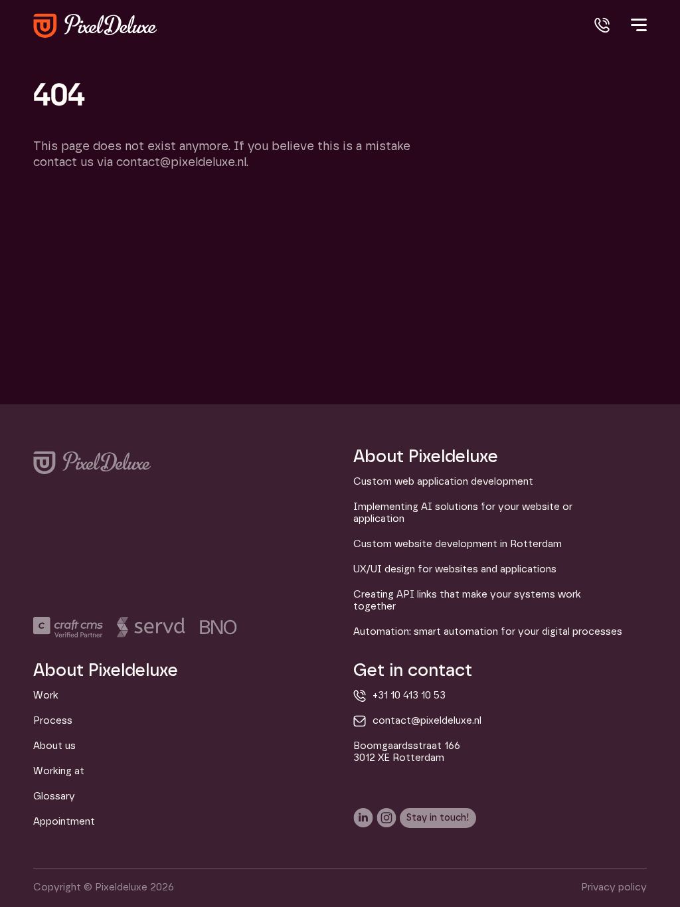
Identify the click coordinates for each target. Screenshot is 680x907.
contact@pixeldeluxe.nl (427, 721)
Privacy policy (614, 887)
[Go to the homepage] (92, 462)
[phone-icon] (602, 25)
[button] (637, 32)
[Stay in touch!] (438, 818)
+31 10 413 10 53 (409, 696)
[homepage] (95, 25)
